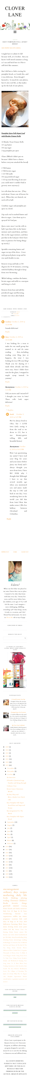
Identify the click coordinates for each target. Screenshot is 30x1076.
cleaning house (8, 940)
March (9, 840)
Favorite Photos (22, 948)
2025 (7, 747)
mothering (8, 895)
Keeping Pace (23, 961)
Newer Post (5, 552)
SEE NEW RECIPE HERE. (11, 48)
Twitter (15, 308)
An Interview (11, 777)
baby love (6, 911)
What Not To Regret (20, 974)
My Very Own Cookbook (18, 725)
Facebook (9, 308)
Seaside (5, 968)
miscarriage (17, 940)
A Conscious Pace (16, 942)
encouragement (11, 889)
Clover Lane (15, 11)
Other (25, 308)
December (10, 768)
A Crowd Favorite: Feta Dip (18, 699)
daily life (21, 895)
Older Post (24, 552)
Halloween (6, 924)
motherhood (23, 935)
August (9, 825)
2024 (7, 750)
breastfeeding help (21, 937)
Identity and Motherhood (10, 961)
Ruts (25, 966)
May (9, 834)
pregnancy (6, 919)
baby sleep (11, 937)
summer (16, 906)
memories (23, 909)
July (8, 828)
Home (15, 552)
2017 (7, 850)
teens (20, 927)
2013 (7, 862)
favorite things (19, 903)
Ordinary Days (12, 786)
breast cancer (18, 932)
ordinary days (10, 892)
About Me (9, 617)
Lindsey (8, 322)
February (10, 844)
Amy (7, 337)
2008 (7, 877)
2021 (7, 759)
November (11, 771)
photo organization (13, 979)
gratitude (7, 906)
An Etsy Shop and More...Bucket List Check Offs (16, 797)
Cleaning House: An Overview (18, 712)
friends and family (14, 909)
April (9, 837)
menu (5, 927)
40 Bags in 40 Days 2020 (17, 922)
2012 (7, 865)
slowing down (13, 927)
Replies (10, 410)
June (9, 831)
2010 (7, 871)
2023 (7, 753)
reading (24, 940)
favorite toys (21, 914)
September (11, 822)
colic (4, 976)
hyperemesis (17, 976)
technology (6, 942)
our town (11, 935)
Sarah (12, 414)
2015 (7, 856)
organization (7, 916)
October (10, 774)
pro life (5, 937)
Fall (9, 929)
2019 (7, 765)
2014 (7, 859)
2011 (7, 868)
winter (25, 916)
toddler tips (17, 916)
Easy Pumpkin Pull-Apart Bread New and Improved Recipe (16, 805)
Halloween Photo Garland (10, 950)
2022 (7, 756)
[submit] (25, 638)
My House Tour (18, 929)
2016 (7, 853)
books (5, 898)
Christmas (14, 900)
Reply (7, 332)
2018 (7, 847)
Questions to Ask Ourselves (16, 966)
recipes (17, 315)
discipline (10, 976)
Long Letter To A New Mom (13, 963)
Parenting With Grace (19, 924)
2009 (7, 874)
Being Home (11, 948)
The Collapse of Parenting (16, 971)
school (17, 935)
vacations (15, 919)
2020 (7, 762)
